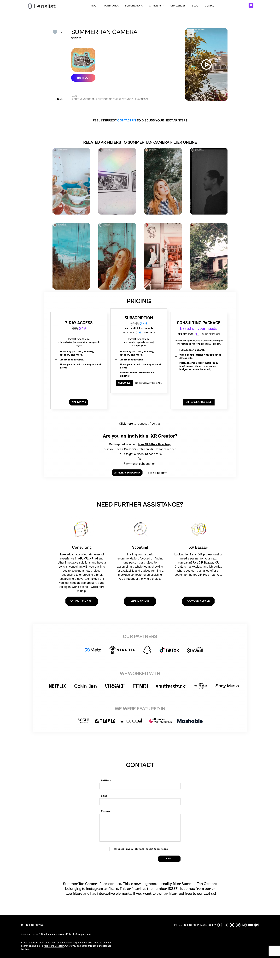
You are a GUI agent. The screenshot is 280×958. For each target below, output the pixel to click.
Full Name (106, 780)
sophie (77, 37)
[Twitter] (238, 925)
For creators (134, 5)
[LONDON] (117, 181)
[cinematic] (117, 256)
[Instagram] (226, 925)
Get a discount (157, 473)
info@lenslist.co (185, 925)
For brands (111, 5)
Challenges (178, 5)
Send (169, 858)
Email (104, 795)
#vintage (143, 99)
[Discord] (250, 925)
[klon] (163, 256)
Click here (126, 423)
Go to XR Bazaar (198, 601)
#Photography (105, 99)
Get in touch (140, 601)
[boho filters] (163, 181)
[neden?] (209, 256)
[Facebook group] (256, 925)
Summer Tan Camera (104, 32)
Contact (210, 5)
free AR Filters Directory (154, 444)
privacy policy (206, 925)
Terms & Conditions (42, 934)
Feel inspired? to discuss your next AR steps (140, 120)
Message (106, 811)
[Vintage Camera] (71, 181)
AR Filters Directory (54, 945)
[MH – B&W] (209, 181)
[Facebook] (219, 925)
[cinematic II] (71, 256)
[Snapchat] (232, 925)
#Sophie (132, 99)
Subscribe (124, 383)
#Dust (75, 99)
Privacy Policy (65, 934)
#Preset (120, 99)
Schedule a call (81, 601)
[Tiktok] (244, 925)
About (94, 5)
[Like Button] (54, 32)
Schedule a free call (148, 383)
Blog (195, 5)
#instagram (87, 99)
